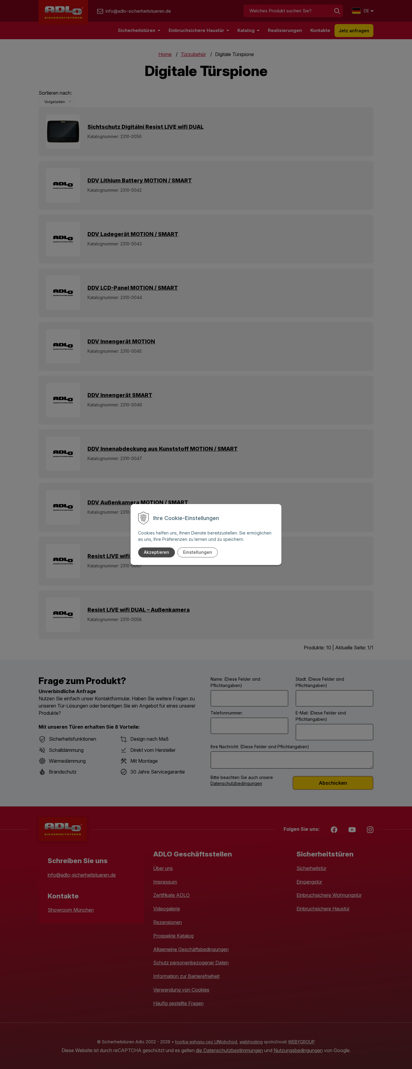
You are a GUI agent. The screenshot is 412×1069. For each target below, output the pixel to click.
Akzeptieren (156, 552)
